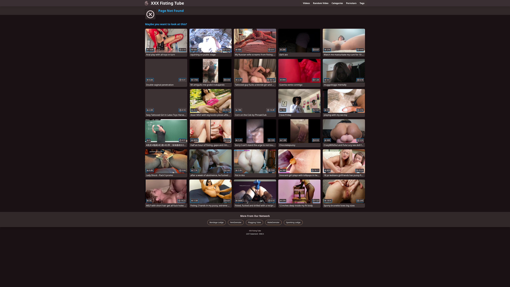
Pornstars (351, 3)
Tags (362, 3)
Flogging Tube (254, 222)
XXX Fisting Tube (167, 3)
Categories (337, 3)
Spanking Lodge (293, 222)
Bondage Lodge (217, 222)
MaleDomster (273, 222)
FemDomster (235, 222)
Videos (306, 3)
